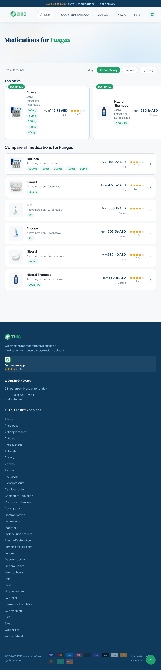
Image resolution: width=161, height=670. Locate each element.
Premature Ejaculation (19, 604)
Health (9, 585)
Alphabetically (108, 70)
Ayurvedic (11, 476)
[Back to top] (151, 660)
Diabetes (10, 527)
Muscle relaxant (15, 591)
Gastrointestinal (15, 559)
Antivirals (10, 451)
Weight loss (12, 629)
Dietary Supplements (18, 534)
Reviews (102, 14)
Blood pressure (15, 483)
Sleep (8, 623)
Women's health (15, 636)
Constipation (13, 508)
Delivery (120, 14)
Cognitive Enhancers (18, 502)
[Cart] (152, 14)
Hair (7, 578)
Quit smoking (13, 610)
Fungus (9, 553)
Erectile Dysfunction (18, 540)
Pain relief (11, 598)
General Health (14, 566)
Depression (12, 521)
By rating (147, 70)
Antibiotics (11, 425)
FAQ (137, 14)
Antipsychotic (13, 444)
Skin (7, 617)
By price (130, 70)
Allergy (9, 419)
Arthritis (10, 464)
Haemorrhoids (14, 572)
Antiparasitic (13, 438)
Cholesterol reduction (19, 495)
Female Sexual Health (18, 546)
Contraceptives (15, 515)
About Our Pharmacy (75, 14)
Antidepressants (15, 432)
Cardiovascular (14, 489)
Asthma (10, 470)
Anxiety (9, 457)
